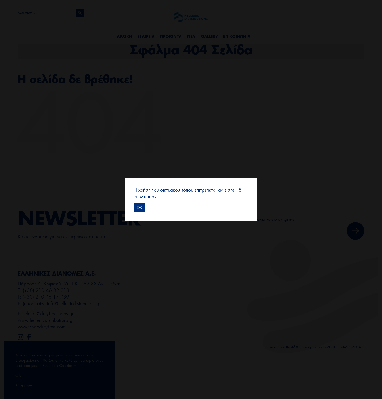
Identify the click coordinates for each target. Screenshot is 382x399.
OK (139, 207)
